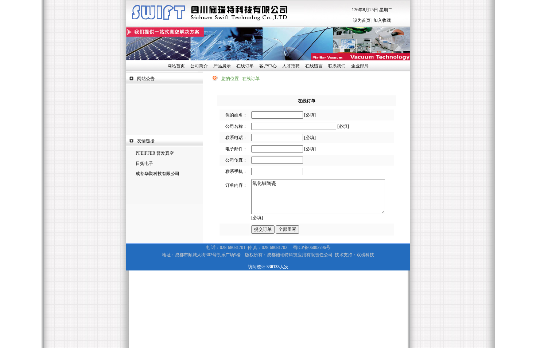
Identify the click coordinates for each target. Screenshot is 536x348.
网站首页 (176, 65)
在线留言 (314, 65)
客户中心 (268, 65)
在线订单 (245, 65)
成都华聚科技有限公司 (157, 173)
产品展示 (222, 65)
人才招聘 (291, 65)
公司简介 (199, 65)
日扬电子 (144, 163)
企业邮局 (360, 65)
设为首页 (361, 20)
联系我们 (337, 65)
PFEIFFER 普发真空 (155, 153)
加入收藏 (382, 20)
